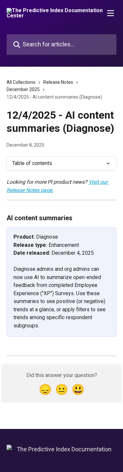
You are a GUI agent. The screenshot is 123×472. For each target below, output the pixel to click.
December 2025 (23, 89)
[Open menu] (110, 13)
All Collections (21, 82)
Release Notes (58, 82)
